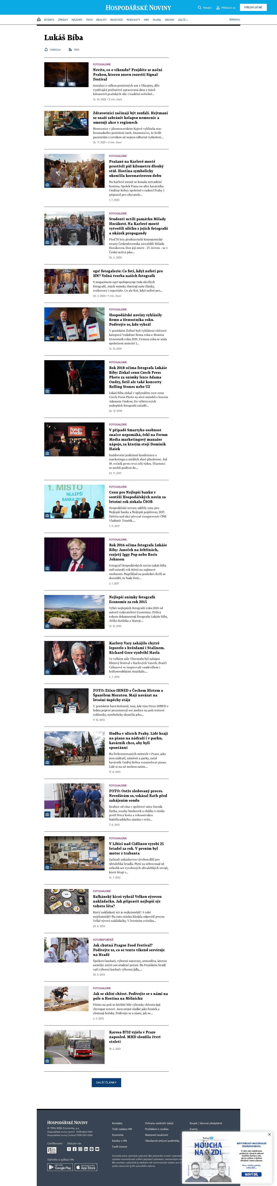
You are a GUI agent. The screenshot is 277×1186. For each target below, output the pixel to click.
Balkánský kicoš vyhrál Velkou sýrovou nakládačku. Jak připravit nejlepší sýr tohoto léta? (127, 901)
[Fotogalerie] (47, 185)
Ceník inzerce (119, 1146)
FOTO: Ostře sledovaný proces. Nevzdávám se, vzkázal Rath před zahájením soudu (138, 796)
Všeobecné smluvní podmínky (162, 1141)
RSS (76, 49)
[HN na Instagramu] (80, 1149)
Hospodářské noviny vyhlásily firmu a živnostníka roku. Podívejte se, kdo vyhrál (135, 320)
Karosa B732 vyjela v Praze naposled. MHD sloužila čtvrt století (135, 1037)
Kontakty (117, 1123)
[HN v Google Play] (60, 1167)
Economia (117, 1135)
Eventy (194, 1129)
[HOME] (39, 19)
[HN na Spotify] (91, 1149)
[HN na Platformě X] (69, 1149)
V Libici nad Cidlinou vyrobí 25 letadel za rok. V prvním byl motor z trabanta (136, 848)
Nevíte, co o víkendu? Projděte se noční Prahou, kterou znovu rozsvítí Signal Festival (127, 74)
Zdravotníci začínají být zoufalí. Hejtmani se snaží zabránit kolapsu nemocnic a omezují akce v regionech (130, 118)
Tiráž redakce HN (122, 1129)
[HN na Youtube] (97, 1149)
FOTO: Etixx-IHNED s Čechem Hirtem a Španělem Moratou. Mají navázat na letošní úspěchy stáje (128, 695)
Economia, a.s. (71, 1128)
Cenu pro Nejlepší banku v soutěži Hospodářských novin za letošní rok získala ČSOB (137, 497)
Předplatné (253, 7)
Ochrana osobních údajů (159, 1123)
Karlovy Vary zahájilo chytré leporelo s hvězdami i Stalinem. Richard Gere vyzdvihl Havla (137, 648)
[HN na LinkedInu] (86, 1149)
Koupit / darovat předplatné (206, 1123)
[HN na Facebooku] (75, 1149)
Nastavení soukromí (156, 1135)
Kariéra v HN (119, 1141)
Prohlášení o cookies (156, 1129)
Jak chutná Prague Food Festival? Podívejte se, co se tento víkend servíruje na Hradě (129, 950)
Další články (106, 1082)
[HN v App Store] (86, 1167)
